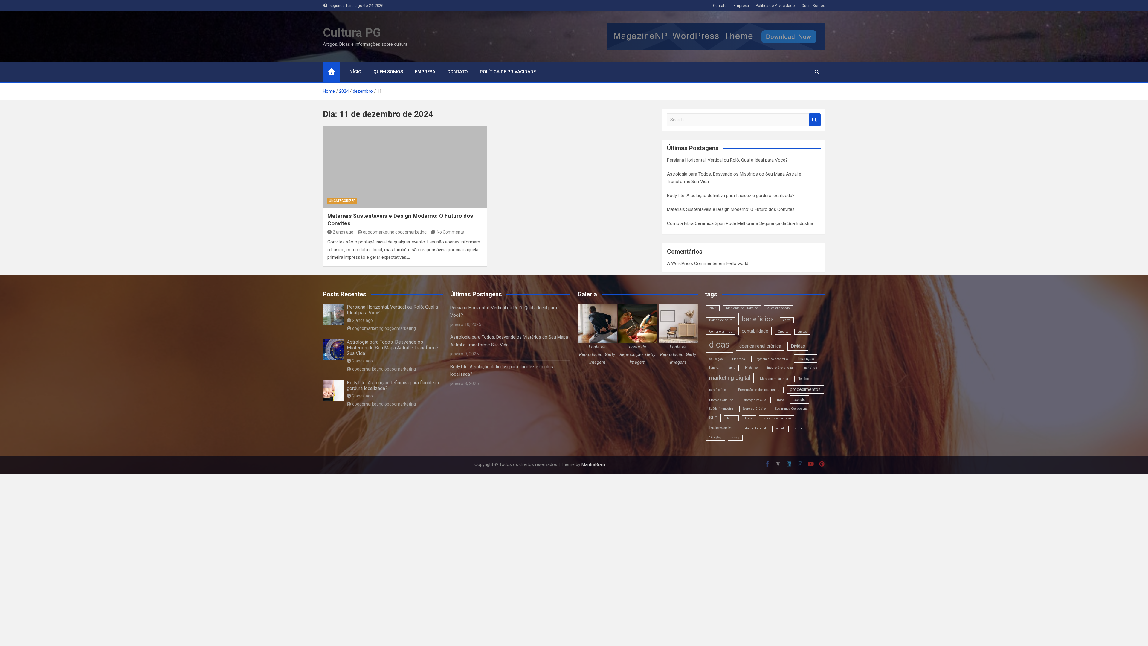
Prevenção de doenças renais (759, 390)
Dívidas (798, 346)
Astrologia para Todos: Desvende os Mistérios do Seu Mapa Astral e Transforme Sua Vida (392, 347)
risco (780, 400)
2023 (712, 308)
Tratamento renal (753, 428)
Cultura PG (352, 33)
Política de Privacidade (775, 5)
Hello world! (737, 263)
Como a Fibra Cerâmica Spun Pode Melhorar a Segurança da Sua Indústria (740, 223)
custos (802, 331)
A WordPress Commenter (692, 263)
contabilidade (755, 331)
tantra (731, 418)
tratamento (720, 428)
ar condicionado (778, 308)
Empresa (741, 5)
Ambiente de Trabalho (742, 308)
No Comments (450, 232)
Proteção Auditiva (721, 400)
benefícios (758, 319)
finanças (805, 358)
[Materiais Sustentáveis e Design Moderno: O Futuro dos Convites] (405, 167)
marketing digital (729, 377)
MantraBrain (593, 464)
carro (786, 320)
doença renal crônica (760, 346)
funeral (714, 368)
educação (716, 359)
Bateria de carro (720, 320)
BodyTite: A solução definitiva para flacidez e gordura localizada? (731, 195)
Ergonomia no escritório (771, 359)
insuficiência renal (780, 368)
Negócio (803, 379)
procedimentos (805, 389)
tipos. (749, 418)
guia (732, 368)
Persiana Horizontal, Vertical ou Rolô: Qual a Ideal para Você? (727, 160)
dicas (719, 344)
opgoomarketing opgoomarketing (395, 232)
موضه (735, 437)
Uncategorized (342, 201)
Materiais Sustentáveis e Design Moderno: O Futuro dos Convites (731, 209)
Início (354, 71)
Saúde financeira (721, 409)
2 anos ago (343, 232)
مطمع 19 (715, 437)
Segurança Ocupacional (792, 409)
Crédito (783, 331)
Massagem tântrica (774, 379)
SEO (713, 417)
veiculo (780, 428)
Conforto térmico (720, 331)
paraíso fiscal (719, 390)
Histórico (751, 368)
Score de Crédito (754, 409)
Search (815, 119)
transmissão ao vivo (776, 418)
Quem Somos (813, 5)
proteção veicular (755, 400)
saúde (799, 399)
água (798, 428)
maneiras (810, 368)
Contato (720, 5)
